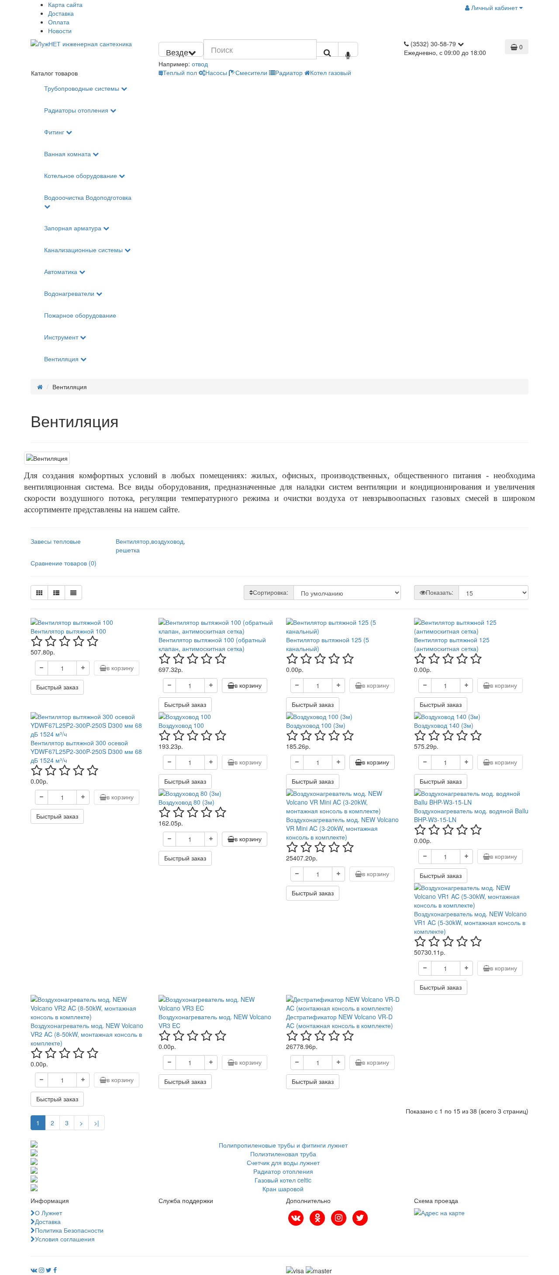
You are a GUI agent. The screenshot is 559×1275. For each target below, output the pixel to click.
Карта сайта (65, 4)
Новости (60, 30)
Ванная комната (68, 153)
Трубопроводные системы (82, 88)
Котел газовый (330, 72)
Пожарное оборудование (80, 315)
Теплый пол (180, 72)
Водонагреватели (70, 293)
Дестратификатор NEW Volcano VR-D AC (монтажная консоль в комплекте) (339, 1021)
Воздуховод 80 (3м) (186, 802)
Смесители (251, 72)
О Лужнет (48, 1212)
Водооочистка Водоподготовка (87, 197)
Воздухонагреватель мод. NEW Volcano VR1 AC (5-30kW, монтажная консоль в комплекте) (470, 922)
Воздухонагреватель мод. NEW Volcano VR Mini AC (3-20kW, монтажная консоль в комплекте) (342, 828)
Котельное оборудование (81, 175)
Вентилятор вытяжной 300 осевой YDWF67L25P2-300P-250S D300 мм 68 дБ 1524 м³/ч (86, 751)
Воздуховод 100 (181, 725)
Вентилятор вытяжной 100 (68, 631)
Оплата (58, 21)
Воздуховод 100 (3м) (315, 725)
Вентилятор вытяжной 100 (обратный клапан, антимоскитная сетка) (212, 644)
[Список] (56, 592)
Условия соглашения (65, 1238)
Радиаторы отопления (77, 110)
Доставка (61, 13)
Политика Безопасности (69, 1230)
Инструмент (62, 336)
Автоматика (61, 271)
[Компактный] (73, 592)
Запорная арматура (73, 227)
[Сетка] (39, 592)
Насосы (216, 72)
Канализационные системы (84, 249)
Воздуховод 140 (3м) (443, 725)
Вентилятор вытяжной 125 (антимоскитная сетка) (452, 644)
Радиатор (289, 72)
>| (96, 1122)
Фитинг (55, 131)
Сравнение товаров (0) (64, 563)
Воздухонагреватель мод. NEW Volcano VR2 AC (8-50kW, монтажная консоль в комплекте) (87, 1034)
